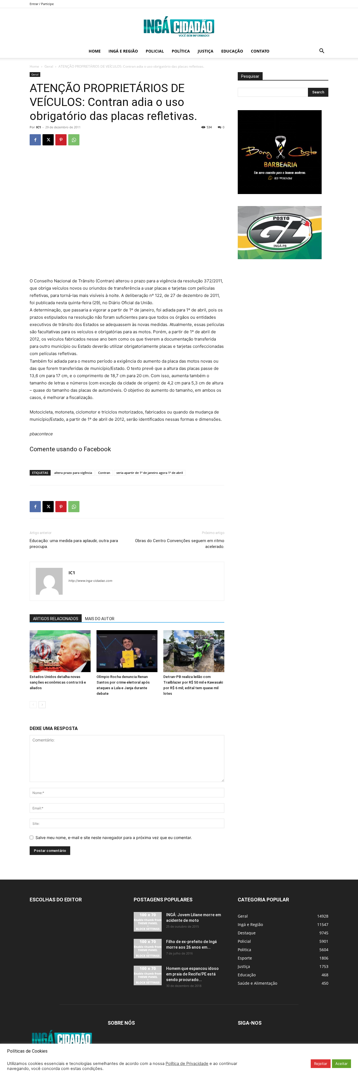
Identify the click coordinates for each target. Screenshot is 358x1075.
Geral (48, 66)
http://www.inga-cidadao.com (90, 581)
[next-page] (42, 704)
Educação (232, 51)
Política (181, 51)
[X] (48, 139)
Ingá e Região (123, 51)
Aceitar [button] (341, 1063)
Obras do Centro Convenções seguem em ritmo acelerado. (179, 543)
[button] (321, 51)
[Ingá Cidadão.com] (179, 26)
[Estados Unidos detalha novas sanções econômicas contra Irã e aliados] (60, 651)
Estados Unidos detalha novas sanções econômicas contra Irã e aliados (58, 682)
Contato (260, 51)
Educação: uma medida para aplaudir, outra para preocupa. (74, 543)
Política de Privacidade (187, 1063)
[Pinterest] (61, 139)
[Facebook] (35, 139)
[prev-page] (33, 704)
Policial (155, 51)
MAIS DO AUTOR (99, 618)
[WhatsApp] (73, 139)
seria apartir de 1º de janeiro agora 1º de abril (149, 473)
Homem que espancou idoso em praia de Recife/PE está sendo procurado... (192, 974)
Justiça (205, 51)
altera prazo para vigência (73, 473)
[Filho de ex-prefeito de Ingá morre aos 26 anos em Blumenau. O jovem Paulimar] (148, 948)
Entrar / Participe (42, 4)
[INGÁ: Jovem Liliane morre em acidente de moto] (148, 922)
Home (95, 51)
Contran (104, 473)
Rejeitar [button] (320, 1063)
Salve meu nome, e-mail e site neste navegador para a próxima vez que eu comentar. (114, 837)
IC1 (38, 127)
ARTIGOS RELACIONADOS (55, 618)
